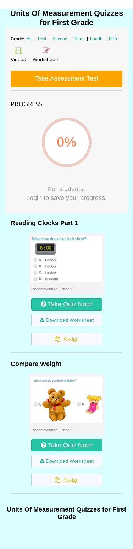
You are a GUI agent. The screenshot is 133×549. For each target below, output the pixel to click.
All (29, 38)
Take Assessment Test (66, 78)
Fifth (113, 38)
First (42, 38)
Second (60, 38)
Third (79, 38)
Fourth (97, 38)
